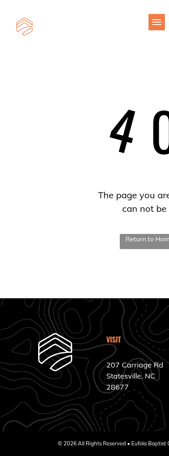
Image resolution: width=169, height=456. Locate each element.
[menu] (156, 22)
